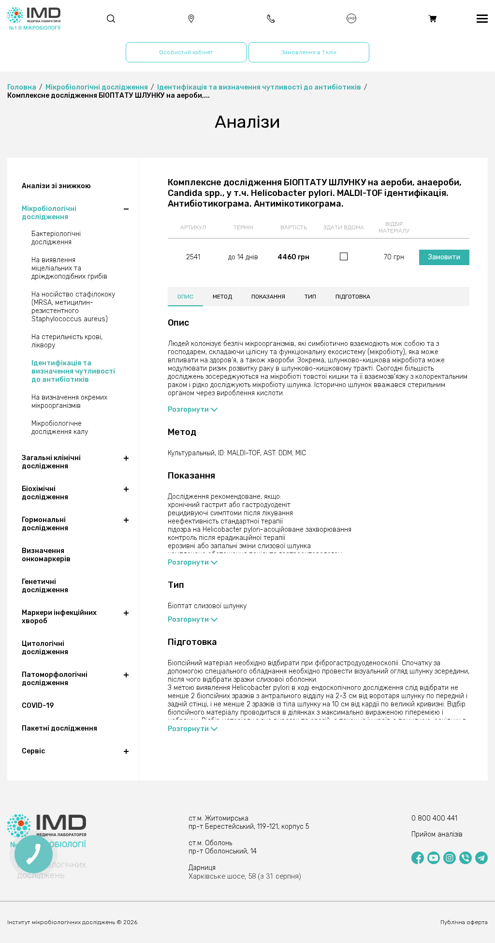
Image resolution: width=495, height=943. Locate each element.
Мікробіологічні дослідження (49, 213)
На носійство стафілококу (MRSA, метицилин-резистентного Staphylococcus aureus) (73, 306)
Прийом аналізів (437, 834)
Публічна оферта (464, 922)
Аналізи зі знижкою (56, 186)
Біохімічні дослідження (45, 493)
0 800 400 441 (434, 818)
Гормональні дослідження (45, 524)
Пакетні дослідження (59, 728)
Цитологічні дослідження (45, 648)
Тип (310, 296)
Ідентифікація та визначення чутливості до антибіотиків (73, 371)
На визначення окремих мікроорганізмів (69, 401)
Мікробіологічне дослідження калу (59, 427)
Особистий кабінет (186, 52)
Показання (268, 296)
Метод (222, 296)
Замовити (444, 257)
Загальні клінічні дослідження (51, 462)
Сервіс (33, 751)
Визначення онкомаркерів (46, 555)
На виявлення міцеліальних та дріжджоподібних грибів (69, 268)
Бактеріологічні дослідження (56, 238)
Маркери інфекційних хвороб (59, 617)
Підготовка (352, 296)
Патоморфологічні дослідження (54, 679)
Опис (185, 296)
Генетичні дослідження (45, 586)
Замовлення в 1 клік (308, 52)
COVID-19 (38, 706)
